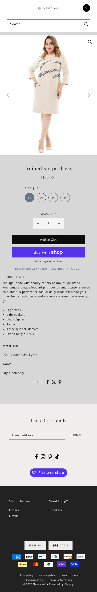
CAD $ (64, 545)
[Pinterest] (50, 456)
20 (41, 197)
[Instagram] (43, 456)
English (35, 545)
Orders (14, 510)
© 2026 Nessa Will (34, 584)
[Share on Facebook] (47, 382)
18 (29, 197)
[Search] (86, 24)
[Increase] (59, 223)
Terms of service (69, 575)
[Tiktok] (57, 456)
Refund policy (25, 575)
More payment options (48, 261)
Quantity (48, 213)
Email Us (55, 510)
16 (65, 197)
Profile (14, 516)
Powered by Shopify (61, 584)
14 (53, 197)
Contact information (60, 580)
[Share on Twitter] (54, 382)
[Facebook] (36, 456)
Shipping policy (34, 580)
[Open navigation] (9, 8)
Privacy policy (46, 575)
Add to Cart (48, 239)
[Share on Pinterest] (60, 382)
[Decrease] (38, 223)
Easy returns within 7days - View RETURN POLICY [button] (47, 268)
